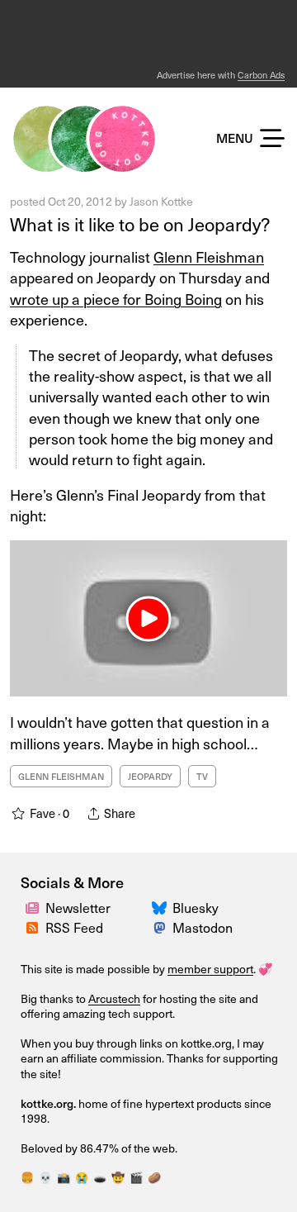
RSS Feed (74, 927)
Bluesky (195, 907)
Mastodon (202, 927)
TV (202, 776)
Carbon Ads (261, 75)
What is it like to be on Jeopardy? (140, 223)
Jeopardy (150, 776)
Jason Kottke (161, 201)
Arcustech (114, 998)
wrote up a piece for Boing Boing (116, 299)
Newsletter (78, 907)
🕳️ (99, 1177)
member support (210, 968)
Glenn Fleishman (208, 256)
